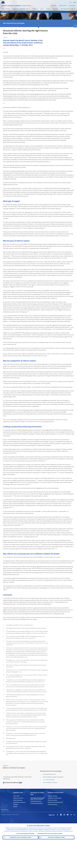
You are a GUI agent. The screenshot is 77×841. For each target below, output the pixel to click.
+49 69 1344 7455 (49, 779)
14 (58, 472)
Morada (15, 806)
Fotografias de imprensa (19, 802)
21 (40, 544)
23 (56, 548)
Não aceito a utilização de (56, 837)
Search (71, 3)
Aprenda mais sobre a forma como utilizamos (50, 833)
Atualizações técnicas (35, 801)
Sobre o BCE (53, 5)
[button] (72, 3)
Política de (52, 800)
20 (9, 532)
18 (12, 507)
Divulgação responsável (36, 803)
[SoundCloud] (71, 814)
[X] (57, 814)
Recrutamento (72, 5)
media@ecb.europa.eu (51, 782)
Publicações (12, 11)
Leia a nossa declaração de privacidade (25, 833)
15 (36, 480)
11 (10, 255)
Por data (24, 11)
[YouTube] (67, 814)
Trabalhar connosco (18, 798)
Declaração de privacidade (54, 798)
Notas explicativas (17, 800)
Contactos (15, 804)
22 (64, 546)
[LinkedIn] (60, 814)
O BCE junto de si (63, 5)
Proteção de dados (52, 796)
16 (29, 484)
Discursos (19, 11)
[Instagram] (64, 814)
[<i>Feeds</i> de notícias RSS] (74, 814)
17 (13, 495)
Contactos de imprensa (11, 782)
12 (27, 311)
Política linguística (52, 804)
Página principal (5, 11)
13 (46, 460)
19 (22, 524)
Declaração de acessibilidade (55, 802)
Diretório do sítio (5, 809)
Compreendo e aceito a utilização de (20, 837)
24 (55, 572)
